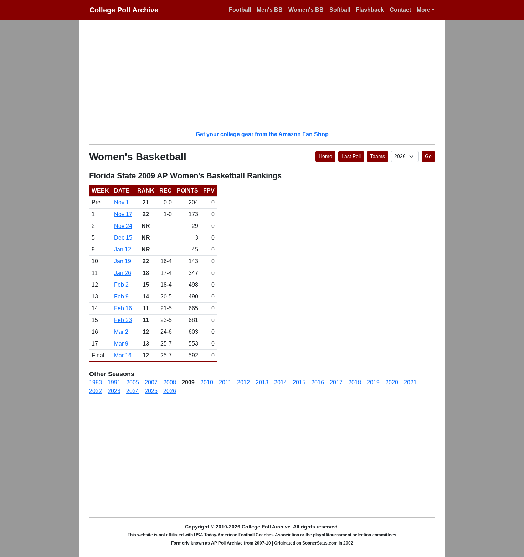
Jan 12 (122, 249)
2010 (206, 382)
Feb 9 (121, 296)
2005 (132, 382)
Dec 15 (123, 238)
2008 (169, 382)
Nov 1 (121, 202)
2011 (225, 382)
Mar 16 (123, 355)
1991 (114, 382)
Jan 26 (122, 273)
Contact (400, 10)
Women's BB (306, 10)
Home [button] (325, 156)
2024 (132, 391)
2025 (151, 391)
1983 (95, 382)
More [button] (423, 10)
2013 (262, 382)
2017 (336, 382)
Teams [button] (377, 156)
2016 (317, 382)
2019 (373, 382)
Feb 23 (123, 320)
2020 (391, 382)
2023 (114, 391)
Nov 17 (123, 214)
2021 (410, 382)
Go (428, 156)
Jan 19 (122, 261)
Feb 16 (123, 308)
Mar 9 (121, 344)
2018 (354, 382)
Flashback (370, 10)
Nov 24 (123, 226)
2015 (299, 382)
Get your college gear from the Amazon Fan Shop (262, 134)
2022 (95, 391)
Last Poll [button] (351, 156)
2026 (169, 391)
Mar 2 (121, 332)
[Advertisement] (266, 75)
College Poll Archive (123, 10)
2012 (243, 382)
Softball (339, 10)
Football (240, 10)
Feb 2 (121, 285)
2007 (151, 382)
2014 (280, 382)
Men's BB (270, 10)
